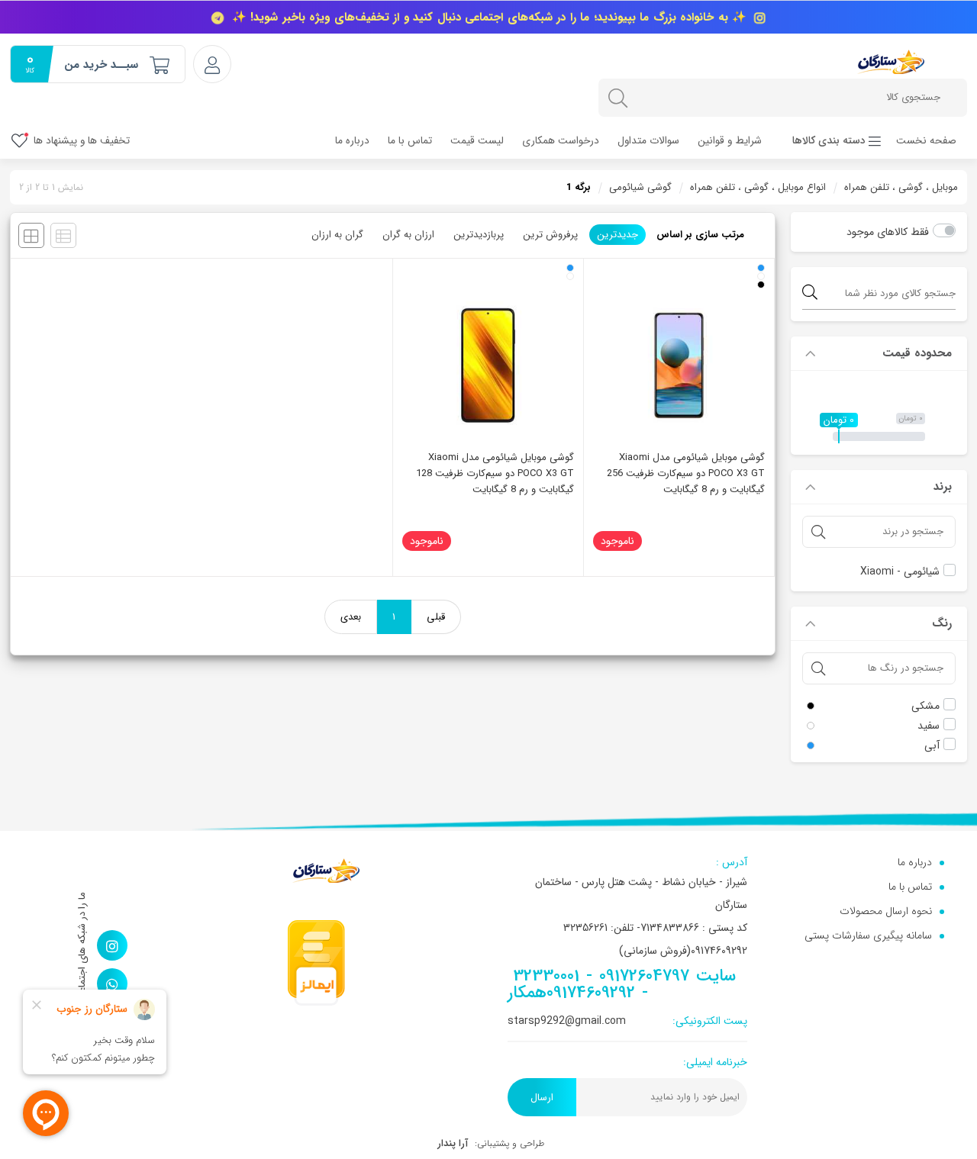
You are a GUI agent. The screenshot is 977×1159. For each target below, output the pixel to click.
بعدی (350, 617)
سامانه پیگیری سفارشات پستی (868, 935)
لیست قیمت (477, 141)
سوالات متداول (648, 141)
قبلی (436, 617)
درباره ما (352, 141)
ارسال (541, 1098)
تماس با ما (410, 141)
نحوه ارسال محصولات (886, 911)
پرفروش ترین (550, 235)
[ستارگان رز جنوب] (890, 61)
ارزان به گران (408, 235)
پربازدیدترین (478, 235)
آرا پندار (452, 1143)
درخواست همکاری (560, 141)
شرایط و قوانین (730, 141)
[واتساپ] (112, 983)
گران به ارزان (337, 235)
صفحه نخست (926, 141)
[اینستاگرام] (112, 945)
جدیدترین (617, 235)
